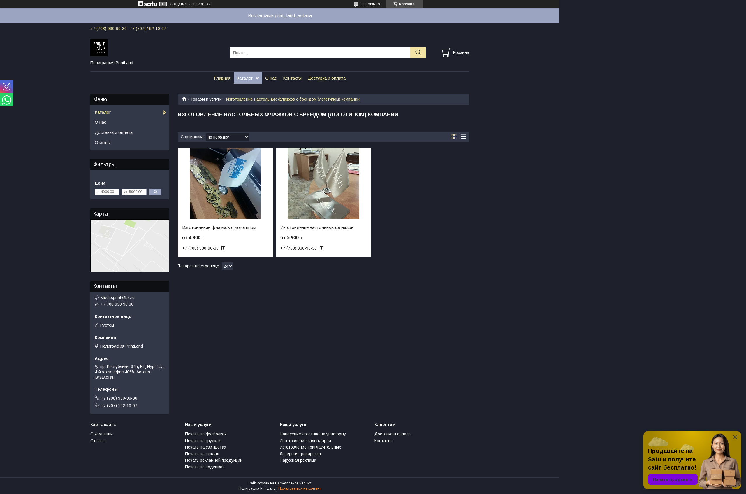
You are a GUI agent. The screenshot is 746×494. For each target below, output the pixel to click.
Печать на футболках (205, 434)
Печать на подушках (204, 467)
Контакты (292, 78)
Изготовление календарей (305, 440)
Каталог (245, 78)
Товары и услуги (206, 99)
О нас (271, 78)
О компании (101, 434)
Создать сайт (181, 4)
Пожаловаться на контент (299, 488)
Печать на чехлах (202, 453)
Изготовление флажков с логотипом (219, 227)
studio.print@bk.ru (118, 297)
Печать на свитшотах (205, 447)
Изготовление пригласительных (310, 447)
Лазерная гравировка (300, 453)
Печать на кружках (203, 440)
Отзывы (102, 142)
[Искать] (418, 52)
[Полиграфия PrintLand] (156, 47)
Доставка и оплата (327, 78)
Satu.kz (305, 483)
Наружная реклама (298, 460)
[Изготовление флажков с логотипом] (225, 183)
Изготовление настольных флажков (316, 227)
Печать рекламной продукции (213, 460)
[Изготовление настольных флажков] (323, 183)
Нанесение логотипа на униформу (313, 434)
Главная (222, 78)
